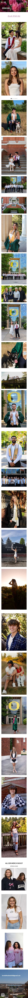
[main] (14, 8)
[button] (2, 2)
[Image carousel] (14, 80)
